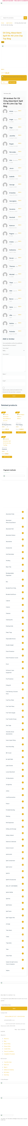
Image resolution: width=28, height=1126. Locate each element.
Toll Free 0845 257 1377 (10, 1016)
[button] (7, 432)
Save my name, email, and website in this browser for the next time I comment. (12, 391)
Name (4, 374)
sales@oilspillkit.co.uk (9, 1020)
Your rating (6, 348)
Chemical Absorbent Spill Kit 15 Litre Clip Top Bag (7, 449)
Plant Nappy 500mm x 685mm (20, 424)
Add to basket (12, 82)
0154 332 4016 (21, 1016)
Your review (6, 354)
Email (4, 380)
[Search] (25, 17)
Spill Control (9, 23)
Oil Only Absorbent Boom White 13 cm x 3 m (7, 424)
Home (2, 23)
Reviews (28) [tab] (7, 93)
